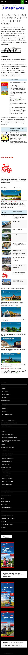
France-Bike (5, 391)
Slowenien (5, 408)
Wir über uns (4, 504)
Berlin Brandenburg (7, 414)
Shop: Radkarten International (9, 423)
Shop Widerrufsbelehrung (7, 518)
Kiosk (2, 498)
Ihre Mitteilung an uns (6, 507)
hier (18, 99)
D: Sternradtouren (7, 455)
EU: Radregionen (6, 473)
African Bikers (6, 397)
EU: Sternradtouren (7, 478)
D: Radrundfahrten (7, 461)
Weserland (5, 411)
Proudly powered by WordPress (7, 653)
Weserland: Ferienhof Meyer (9, 437)
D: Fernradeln (5, 464)
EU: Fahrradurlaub (7, 484)
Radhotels (3, 431)
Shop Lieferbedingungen (7, 515)
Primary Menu (26, 2)
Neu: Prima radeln (5, 490)
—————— (3, 428)
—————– (3, 385)
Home (2, 530)
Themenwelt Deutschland (7, 447)
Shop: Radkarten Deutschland (8, 420)
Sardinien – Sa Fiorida (7, 434)
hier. (25, 135)
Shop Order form (5, 501)
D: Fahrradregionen (7, 453)
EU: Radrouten (6, 470)
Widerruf (3, 521)
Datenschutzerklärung (7, 524)
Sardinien (4, 403)
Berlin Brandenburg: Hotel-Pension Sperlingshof (11, 441)
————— (3, 487)
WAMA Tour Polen (6, 394)
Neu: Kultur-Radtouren (7, 493)
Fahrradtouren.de (6, 2)
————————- (4, 510)
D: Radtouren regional (8, 458)
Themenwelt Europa (6, 467)
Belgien (4, 405)
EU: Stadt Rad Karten (7, 481)
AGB (2, 513)
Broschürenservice (6, 495)
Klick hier (16, 372)
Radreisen (3, 388)
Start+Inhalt (4, 383)
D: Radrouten (5, 450)
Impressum (3, 527)
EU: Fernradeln (6, 475)
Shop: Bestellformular (7, 425)
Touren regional (5, 400)
